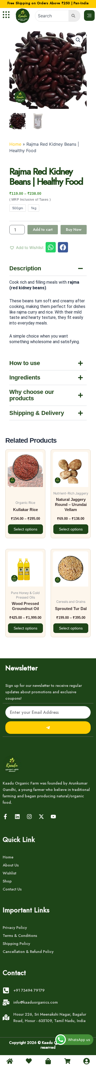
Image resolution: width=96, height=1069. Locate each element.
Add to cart (43, 229)
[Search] (74, 16)
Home (15, 144)
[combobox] (52, 16)
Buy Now (73, 229)
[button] (78, 40)
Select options (25, 529)
